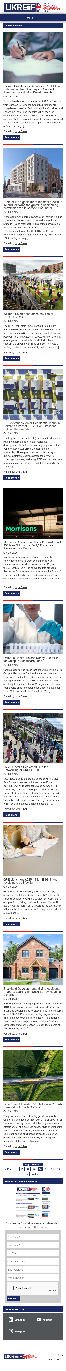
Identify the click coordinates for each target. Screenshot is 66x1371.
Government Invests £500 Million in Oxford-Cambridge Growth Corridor (32, 1105)
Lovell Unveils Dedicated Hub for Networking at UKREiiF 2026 (25, 768)
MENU (30, 17)
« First (9, 1169)
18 (28, 1169)
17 (22, 1169)
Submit (12, 1298)
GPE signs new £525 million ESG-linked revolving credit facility (30, 880)
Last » (34, 1174)
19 (34, 1169)
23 (58, 1169)
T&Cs (59, 1355)
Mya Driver (21, 131)
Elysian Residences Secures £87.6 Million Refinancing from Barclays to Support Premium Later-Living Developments (31, 89)
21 (46, 1169)
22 (52, 1169)
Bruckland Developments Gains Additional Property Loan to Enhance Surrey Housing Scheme (32, 991)
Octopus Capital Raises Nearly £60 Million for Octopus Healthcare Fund (31, 659)
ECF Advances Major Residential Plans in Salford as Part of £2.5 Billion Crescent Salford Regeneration (31, 426)
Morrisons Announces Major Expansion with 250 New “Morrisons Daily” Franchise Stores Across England (33, 545)
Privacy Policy (54, 1359)
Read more (11, 137)
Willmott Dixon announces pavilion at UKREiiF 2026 (28, 315)
